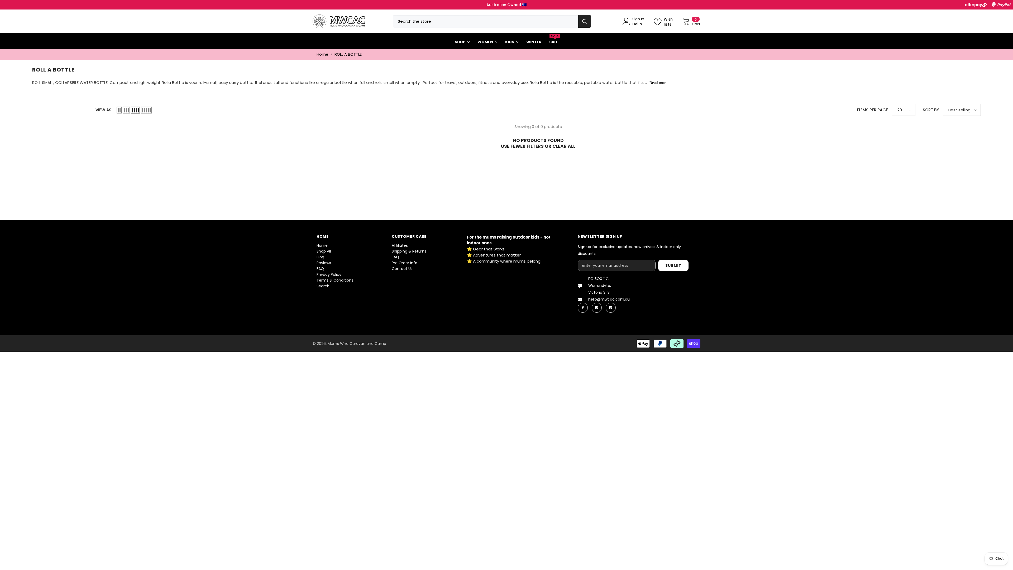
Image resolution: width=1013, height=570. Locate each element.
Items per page (872, 110)
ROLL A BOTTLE (348, 54)
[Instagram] (597, 308)
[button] (119, 110)
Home (322, 54)
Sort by (931, 110)
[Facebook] (583, 308)
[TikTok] (611, 308)
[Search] (492, 21)
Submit (673, 265)
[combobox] (485, 21)
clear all (563, 146)
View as (103, 110)
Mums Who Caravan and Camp (357, 343)
